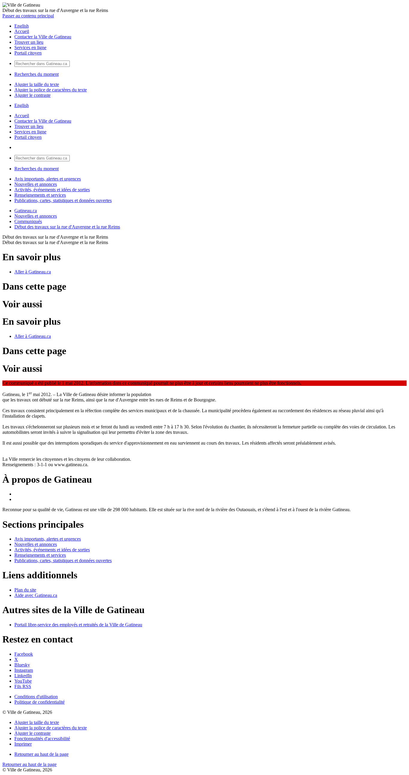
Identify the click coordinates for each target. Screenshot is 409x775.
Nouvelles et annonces (35, 184)
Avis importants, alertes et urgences (47, 178)
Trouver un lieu (28, 42)
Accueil (21, 31)
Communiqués (28, 221)
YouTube (23, 681)
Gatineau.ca (25, 210)
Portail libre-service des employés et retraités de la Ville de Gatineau (78, 624)
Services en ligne (30, 47)
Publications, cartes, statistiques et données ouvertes (63, 200)
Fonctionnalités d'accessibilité (42, 738)
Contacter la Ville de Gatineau (42, 36)
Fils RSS (22, 686)
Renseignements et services (40, 195)
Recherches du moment (36, 74)
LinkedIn (23, 675)
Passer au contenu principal (28, 15)
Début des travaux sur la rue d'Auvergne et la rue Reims (67, 226)
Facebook (23, 654)
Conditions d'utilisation (36, 696)
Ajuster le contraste (32, 95)
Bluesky (22, 664)
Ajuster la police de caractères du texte (50, 89)
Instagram (23, 670)
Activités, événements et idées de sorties (52, 189)
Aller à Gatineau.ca (32, 271)
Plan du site (25, 589)
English (21, 25)
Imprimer (23, 744)
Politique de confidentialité (39, 702)
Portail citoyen (28, 52)
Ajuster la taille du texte (36, 84)
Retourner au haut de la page (41, 754)
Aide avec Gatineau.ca (35, 595)
